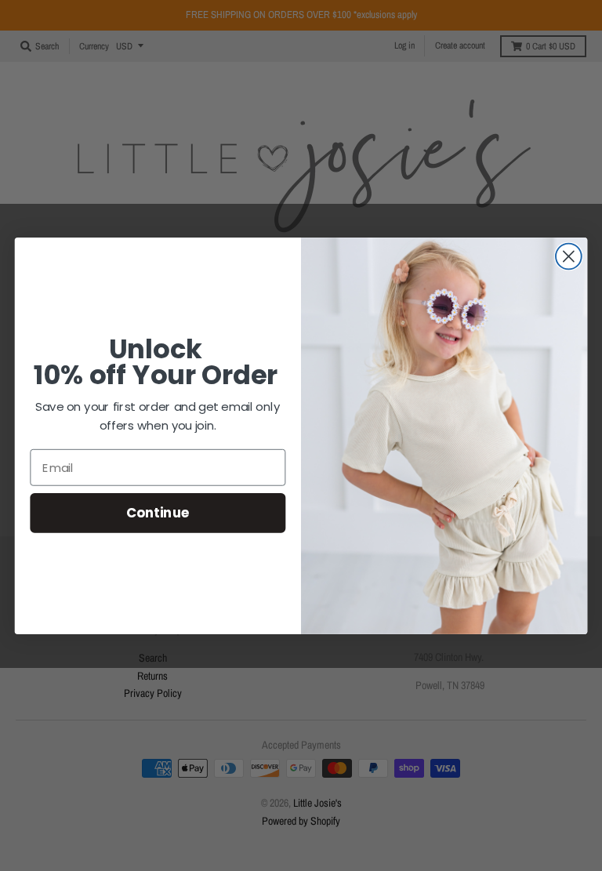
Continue (158, 512)
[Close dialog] (569, 256)
